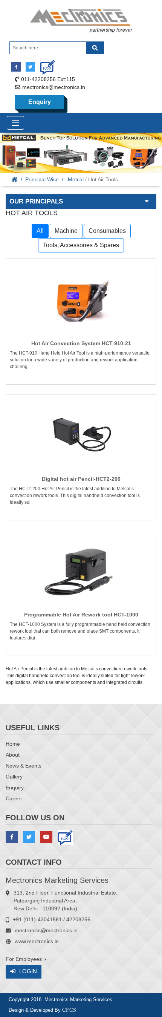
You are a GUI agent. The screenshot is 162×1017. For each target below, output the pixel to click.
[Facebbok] (16, 67)
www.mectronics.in (37, 941)
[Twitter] (30, 67)
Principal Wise (42, 179)
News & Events (23, 766)
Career (14, 798)
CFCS (69, 1010)
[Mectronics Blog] (44, 64)
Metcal (76, 179)
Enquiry (39, 102)
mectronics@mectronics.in (53, 87)
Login (28, 971)
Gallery (14, 777)
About (13, 755)
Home (13, 744)
